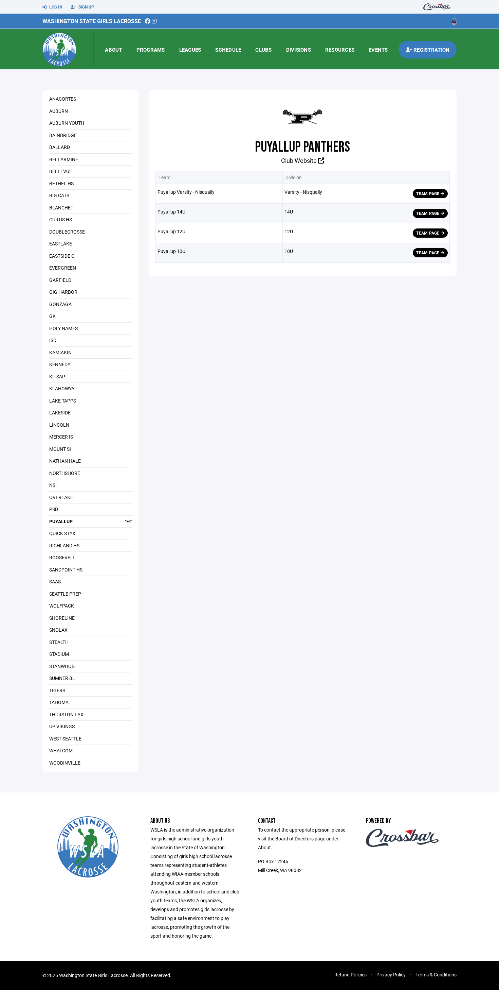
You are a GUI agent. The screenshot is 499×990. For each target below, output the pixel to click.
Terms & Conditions (436, 974)
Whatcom (61, 750)
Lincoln (59, 425)
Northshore (64, 473)
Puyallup (61, 521)
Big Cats (59, 195)
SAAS (55, 581)
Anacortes (62, 99)
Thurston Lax (66, 714)
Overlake (61, 497)
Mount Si (60, 449)
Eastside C (61, 256)
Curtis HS (60, 219)
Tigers (57, 690)
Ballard (59, 147)
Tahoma (59, 702)
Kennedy (59, 364)
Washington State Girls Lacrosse (91, 20)
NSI (53, 485)
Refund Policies (350, 974)
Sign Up (85, 7)
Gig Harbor (63, 292)
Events (378, 49)
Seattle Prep (65, 594)
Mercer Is (61, 436)
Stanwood (62, 666)
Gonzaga (60, 304)
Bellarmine (63, 159)
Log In (55, 7)
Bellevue (60, 171)
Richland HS (64, 545)
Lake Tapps (62, 400)
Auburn (58, 111)
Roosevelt (62, 557)
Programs (150, 49)
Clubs (263, 49)
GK (52, 316)
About (113, 49)
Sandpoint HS (65, 569)
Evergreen (62, 267)
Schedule (228, 49)
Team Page (428, 193)
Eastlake (60, 243)
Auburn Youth (66, 123)
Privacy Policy (391, 974)
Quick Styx (62, 533)
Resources (339, 49)
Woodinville (64, 762)
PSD (53, 509)
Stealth (59, 642)
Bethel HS (61, 183)
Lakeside (60, 412)
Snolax (58, 630)
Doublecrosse (67, 231)
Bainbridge (63, 135)
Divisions (298, 49)
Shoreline (62, 618)
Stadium (59, 654)
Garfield (60, 280)
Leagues (190, 49)
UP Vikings (62, 726)
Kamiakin (60, 352)
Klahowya (61, 388)
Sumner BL (62, 678)
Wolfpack (61, 605)
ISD (52, 340)
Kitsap (57, 376)
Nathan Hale (65, 461)
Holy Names (63, 328)
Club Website (299, 160)
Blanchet (61, 207)
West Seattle (65, 738)
